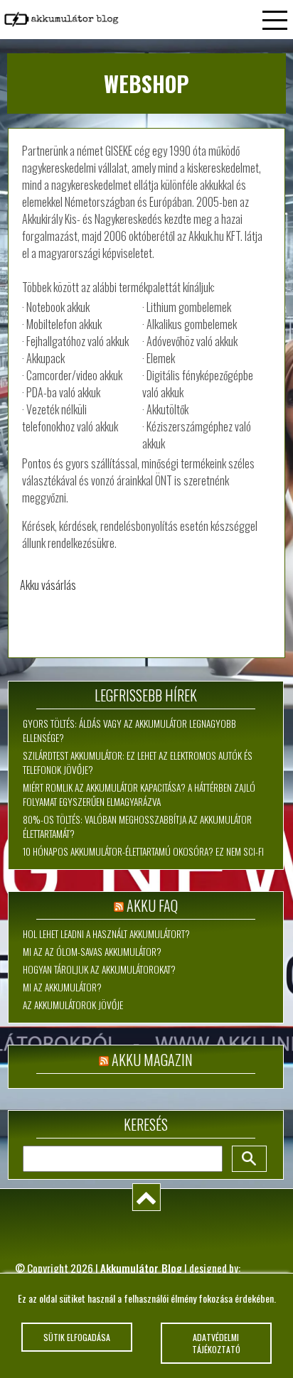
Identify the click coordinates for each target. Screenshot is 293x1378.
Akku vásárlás (48, 584)
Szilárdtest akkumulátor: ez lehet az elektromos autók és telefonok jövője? (137, 762)
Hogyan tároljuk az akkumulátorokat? (99, 969)
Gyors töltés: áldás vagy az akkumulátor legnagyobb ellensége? (129, 730)
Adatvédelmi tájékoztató (216, 1343)
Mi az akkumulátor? (62, 987)
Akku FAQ (152, 905)
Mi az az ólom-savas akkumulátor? (92, 951)
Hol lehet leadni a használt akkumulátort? (106, 934)
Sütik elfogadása (76, 1337)
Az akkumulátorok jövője (73, 1005)
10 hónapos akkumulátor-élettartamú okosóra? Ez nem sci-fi (143, 851)
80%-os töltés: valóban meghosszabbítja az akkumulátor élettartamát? (137, 826)
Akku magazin (152, 1059)
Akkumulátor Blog (141, 1268)
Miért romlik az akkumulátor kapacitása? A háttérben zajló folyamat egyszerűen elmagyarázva (139, 794)
